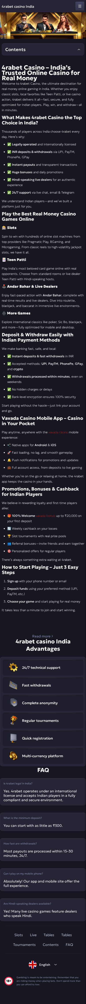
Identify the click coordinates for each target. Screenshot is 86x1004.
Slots (18, 935)
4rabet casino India (18, 6)
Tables (49, 935)
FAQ (69, 944)
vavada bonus (45, 516)
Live (33, 935)
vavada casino (58, 432)
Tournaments (24, 944)
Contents (51, 944)
